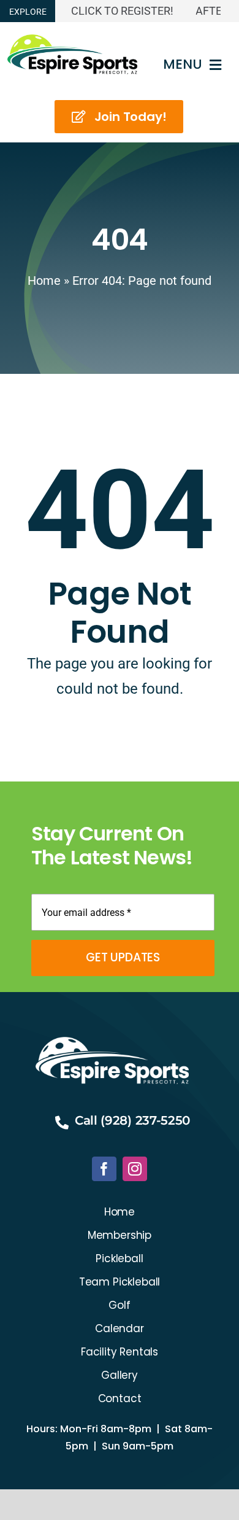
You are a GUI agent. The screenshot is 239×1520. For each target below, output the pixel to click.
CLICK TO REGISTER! (115, 10)
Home (44, 280)
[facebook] (104, 1169)
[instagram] (135, 1169)
